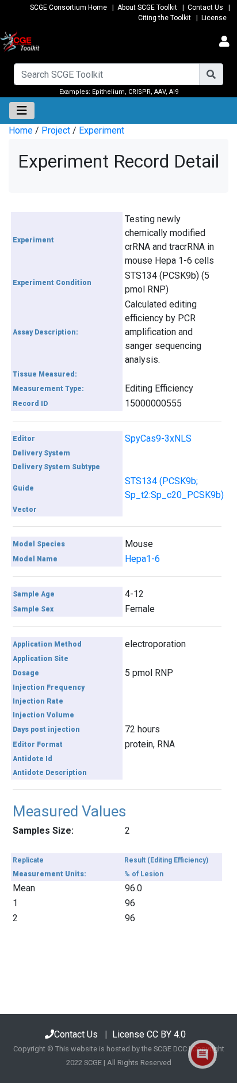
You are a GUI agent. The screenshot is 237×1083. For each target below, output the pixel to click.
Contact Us (205, 7)
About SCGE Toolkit (147, 7)
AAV (160, 92)
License (214, 18)
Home (21, 130)
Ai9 (173, 92)
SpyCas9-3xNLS (158, 438)
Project (55, 130)
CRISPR (139, 92)
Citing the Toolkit (164, 18)
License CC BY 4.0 (149, 1034)
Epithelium (108, 92)
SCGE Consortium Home (68, 7)
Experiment (101, 130)
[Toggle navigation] (224, 41)
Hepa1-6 (142, 558)
